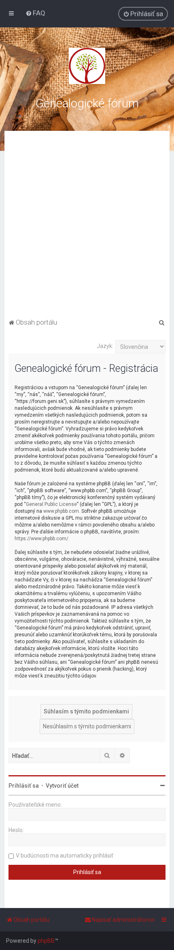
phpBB (46, 940)
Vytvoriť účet (62, 785)
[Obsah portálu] (87, 66)
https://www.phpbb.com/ (41, 538)
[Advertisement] (87, 225)
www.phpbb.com (61, 511)
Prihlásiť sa (23, 785)
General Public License (51, 504)
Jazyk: (105, 346)
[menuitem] (35, 13)
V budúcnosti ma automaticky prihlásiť (64, 855)
